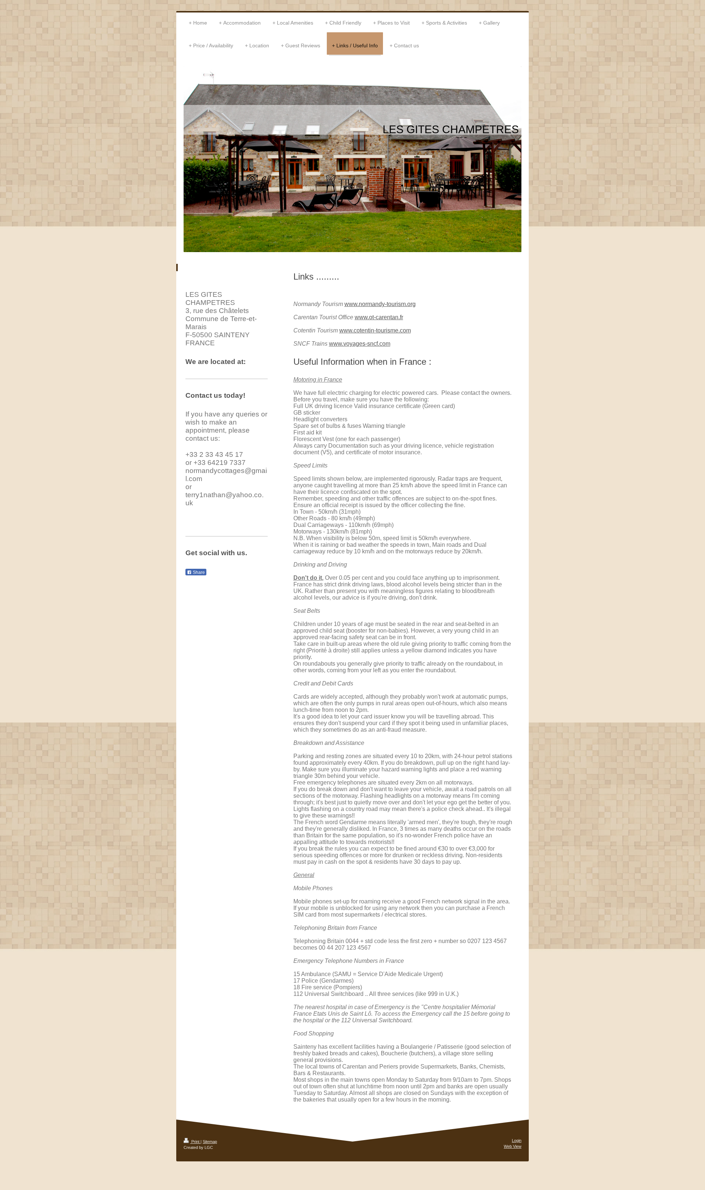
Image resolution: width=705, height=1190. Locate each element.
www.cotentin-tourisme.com (375, 330)
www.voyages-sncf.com (359, 344)
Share (198, 572)
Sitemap (210, 1141)
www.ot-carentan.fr (379, 317)
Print (195, 1141)
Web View (512, 1146)
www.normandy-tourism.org (380, 304)
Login (516, 1140)
